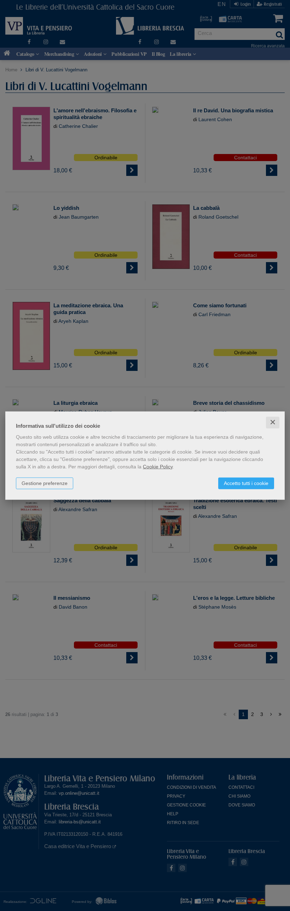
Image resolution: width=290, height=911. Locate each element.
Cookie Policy (158, 466)
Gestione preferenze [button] (45, 483)
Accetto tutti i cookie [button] (246, 483)
